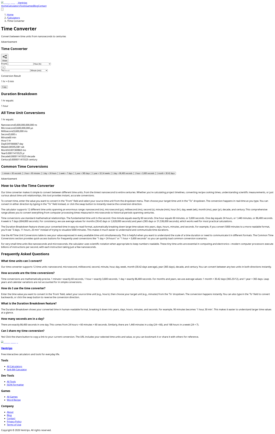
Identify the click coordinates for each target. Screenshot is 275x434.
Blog (35, 5)
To (2, 70)
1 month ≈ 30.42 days (166, 173)
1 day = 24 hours (50, 173)
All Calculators (14, 366)
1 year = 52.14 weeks (101, 173)
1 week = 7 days (66, 173)
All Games (12, 396)
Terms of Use (14, 424)
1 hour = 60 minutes (32, 173)
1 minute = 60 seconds (11, 173)
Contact (42, 5)
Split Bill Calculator (17, 369)
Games (29, 5)
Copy (4, 87)
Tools (23, 5)
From (4, 63)
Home (4, 5)
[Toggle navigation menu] (2, 9)
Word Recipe (14, 399)
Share (4, 61)
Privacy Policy (14, 421)
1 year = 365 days (82, 173)
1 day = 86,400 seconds (122, 173)
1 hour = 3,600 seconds (144, 173)
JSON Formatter (15, 384)
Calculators (14, 5)
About (10, 412)
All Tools (11, 381)
